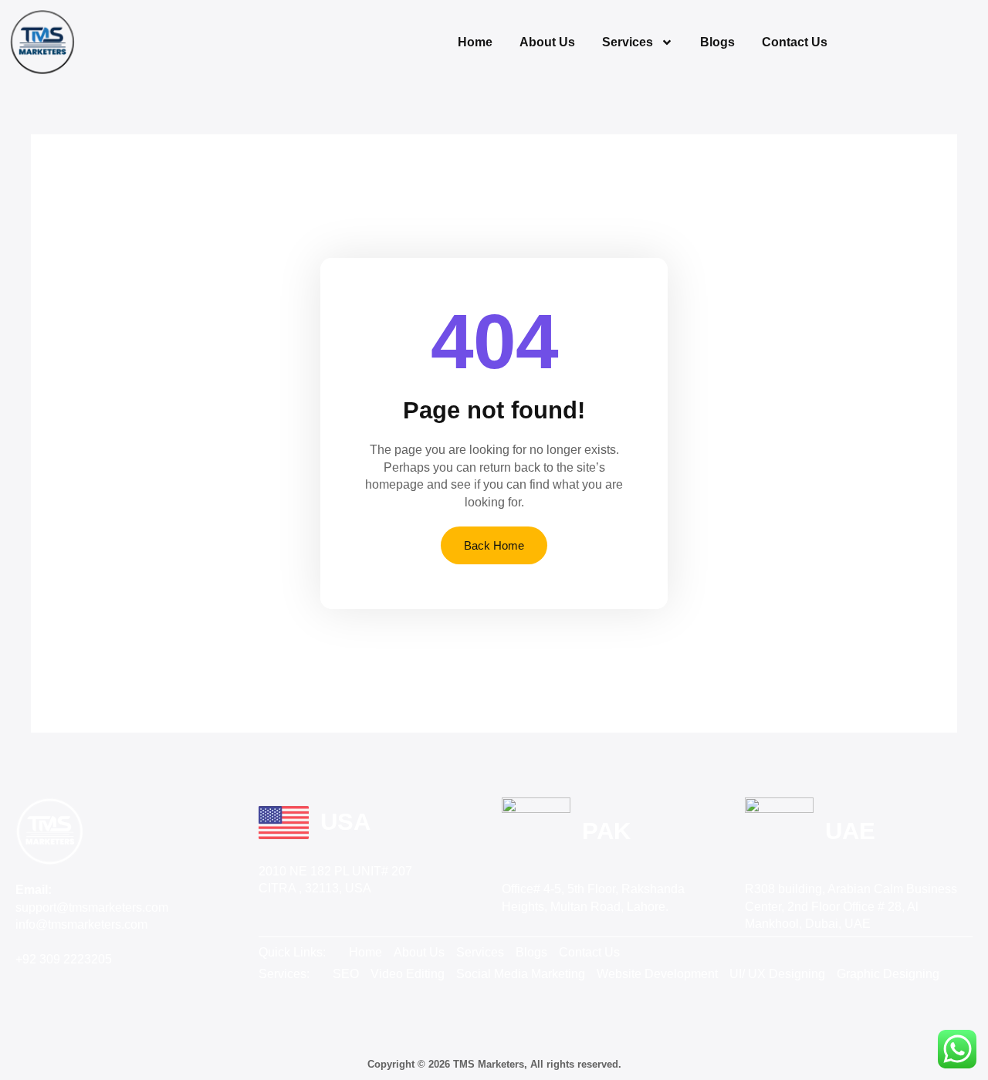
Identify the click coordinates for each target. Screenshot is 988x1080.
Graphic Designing (888, 973)
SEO (346, 973)
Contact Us (794, 42)
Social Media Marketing (520, 973)
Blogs (717, 42)
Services (627, 42)
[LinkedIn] (98, 987)
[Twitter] (64, 987)
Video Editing (407, 973)
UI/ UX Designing (777, 973)
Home (475, 42)
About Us (547, 42)
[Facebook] (30, 987)
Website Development (657, 973)
